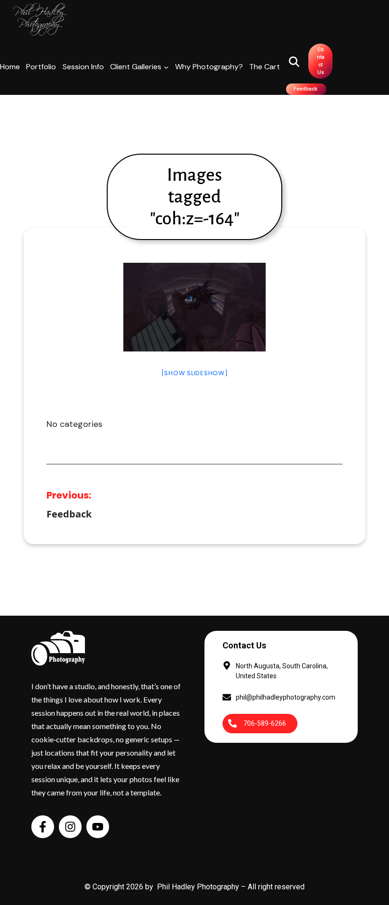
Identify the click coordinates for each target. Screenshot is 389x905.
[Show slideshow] (194, 373)
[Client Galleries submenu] (166, 67)
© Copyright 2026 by (120, 886)
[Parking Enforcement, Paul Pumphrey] (194, 307)
